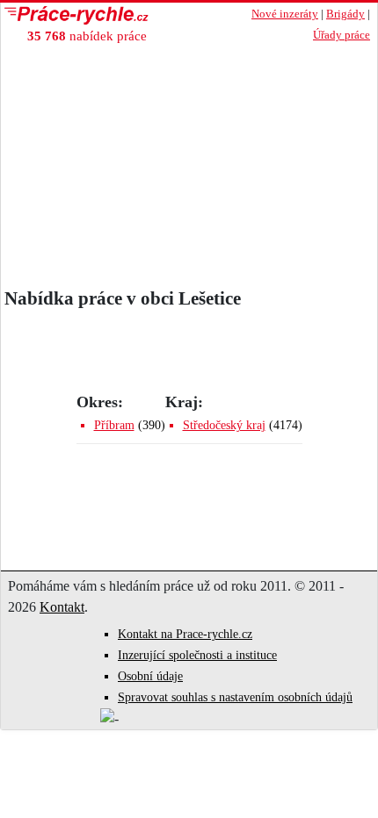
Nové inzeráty (284, 14)
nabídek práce (87, 35)
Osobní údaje (150, 676)
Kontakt (62, 606)
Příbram (114, 425)
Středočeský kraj (224, 425)
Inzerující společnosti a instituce (197, 655)
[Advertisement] (189, 160)
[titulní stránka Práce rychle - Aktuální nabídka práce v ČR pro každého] (111, 15)
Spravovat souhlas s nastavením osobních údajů (235, 697)
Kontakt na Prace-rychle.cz (185, 634)
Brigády (345, 14)
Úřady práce (341, 35)
